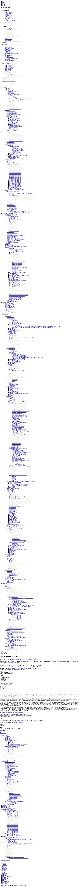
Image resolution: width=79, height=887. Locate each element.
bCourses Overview (8, 13)
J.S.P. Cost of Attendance (13, 279)
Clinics (8, 716)
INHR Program (12, 562)
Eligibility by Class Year (11, 531)
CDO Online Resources (11, 642)
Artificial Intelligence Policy (14, 196)
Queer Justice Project (15, 439)
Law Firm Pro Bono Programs (12, 524)
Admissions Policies (13, 128)
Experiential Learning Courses (10, 527)
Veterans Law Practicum (9, 577)
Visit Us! (10, 137)
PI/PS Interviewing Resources (17, 600)
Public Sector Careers (11, 607)
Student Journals (8, 69)
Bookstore (6, 71)
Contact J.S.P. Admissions (14, 231)
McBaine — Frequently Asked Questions (19, 537)
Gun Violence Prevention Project (18, 427)
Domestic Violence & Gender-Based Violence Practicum (15, 579)
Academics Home (8, 88)
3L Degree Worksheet (13, 208)
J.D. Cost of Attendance (13, 252)
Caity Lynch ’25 (12, 501)
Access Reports (12, 385)
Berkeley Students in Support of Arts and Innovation (21, 452)
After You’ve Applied (13, 218)
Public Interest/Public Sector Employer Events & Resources (22, 598)
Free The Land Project (16, 456)
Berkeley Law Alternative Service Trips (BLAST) (16, 465)
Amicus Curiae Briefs (15, 325)
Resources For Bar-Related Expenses (16, 297)
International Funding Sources (14, 277)
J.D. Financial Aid (8, 49)
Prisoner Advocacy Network (17, 461)
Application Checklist (13, 127)
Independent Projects (11, 487)
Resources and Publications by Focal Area (17, 359)
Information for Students (13, 322)
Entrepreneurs (9, 572)
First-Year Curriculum (11, 111)
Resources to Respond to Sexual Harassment (13, 41)
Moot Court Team (12, 550)
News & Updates (15, 269)
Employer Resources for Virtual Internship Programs (16, 637)
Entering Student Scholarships (17, 250)
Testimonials (9, 555)
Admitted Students (10, 131)
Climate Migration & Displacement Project (19, 415)
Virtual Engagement (13, 225)
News (3, 1)
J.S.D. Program (10, 145)
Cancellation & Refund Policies (15, 134)
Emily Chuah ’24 (12, 508)
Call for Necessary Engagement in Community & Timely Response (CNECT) (21, 481)
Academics (5, 87)
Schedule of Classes (8, 15)
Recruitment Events (12, 226)
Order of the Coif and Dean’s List (13, 191)
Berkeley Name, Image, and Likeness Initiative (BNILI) (22, 410)
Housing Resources (12, 133)
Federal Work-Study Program (12, 301)
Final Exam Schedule (8, 55)
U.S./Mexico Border (15, 474)
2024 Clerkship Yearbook (16, 615)
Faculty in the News (8, 310)
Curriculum (11, 95)
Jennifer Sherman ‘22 (13, 520)
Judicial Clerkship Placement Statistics (14, 648)
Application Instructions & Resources (16, 612)
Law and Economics (10, 105)
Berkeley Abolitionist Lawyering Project (19, 450)
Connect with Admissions (11, 223)
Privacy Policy (5, 882)
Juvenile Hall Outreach (16, 457)
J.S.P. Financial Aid (10, 278)
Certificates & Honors (9, 159)
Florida (13, 470)
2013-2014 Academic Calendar (15, 181)
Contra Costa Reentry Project (17, 417)
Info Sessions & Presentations (12, 288)
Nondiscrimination (5, 881)
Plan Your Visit (12, 224)
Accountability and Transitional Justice (19, 355)
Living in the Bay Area (11, 234)
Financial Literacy (10, 289)
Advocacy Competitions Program (11, 530)
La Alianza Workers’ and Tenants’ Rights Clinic (20, 431)
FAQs (10, 221)
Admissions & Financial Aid (7, 213)
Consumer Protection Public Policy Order (19, 416)
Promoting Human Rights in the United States (20, 356)
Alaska (13, 467)
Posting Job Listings (10, 634)
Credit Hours (11, 199)
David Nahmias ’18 (12, 495)
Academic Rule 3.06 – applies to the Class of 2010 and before (20, 198)
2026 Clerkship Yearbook (16, 617)
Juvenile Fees (11, 369)
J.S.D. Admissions (8, 244)
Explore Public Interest (13, 597)
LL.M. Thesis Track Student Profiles (16, 141)
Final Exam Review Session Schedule (12, 53)
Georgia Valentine (15, 366)
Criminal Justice (10, 90)
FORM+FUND (12, 574)
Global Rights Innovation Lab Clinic (13, 340)
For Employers (7, 630)
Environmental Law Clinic (12, 331)
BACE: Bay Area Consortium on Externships (17, 565)
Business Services (8, 33)
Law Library (4, 3)
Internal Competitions (11, 532)
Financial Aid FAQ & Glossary (12, 286)
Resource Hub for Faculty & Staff (11, 22)
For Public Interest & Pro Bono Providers (14, 526)
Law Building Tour (12, 227)
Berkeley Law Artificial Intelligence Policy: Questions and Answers (24, 197)
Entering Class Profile (11, 222)
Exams (6, 54)
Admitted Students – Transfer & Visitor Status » (15, 239)
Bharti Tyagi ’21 (12, 513)
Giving (3, 4)
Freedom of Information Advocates (18, 426)
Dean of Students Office (9, 65)
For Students (5, 42)
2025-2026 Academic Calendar (15, 167)
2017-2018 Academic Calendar (15, 177)
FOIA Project (11, 493)
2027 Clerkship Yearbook (16, 618)
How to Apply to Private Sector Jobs (16, 593)
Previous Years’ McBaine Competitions (19, 540)
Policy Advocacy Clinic (11, 363)
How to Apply (12, 402)
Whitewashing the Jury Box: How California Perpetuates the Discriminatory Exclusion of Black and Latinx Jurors (32, 327)
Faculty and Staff (15, 320)
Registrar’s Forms (10, 204)
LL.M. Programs (8, 115)
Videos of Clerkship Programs (14, 620)
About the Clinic (12, 319)
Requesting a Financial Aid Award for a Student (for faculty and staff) (19, 290)
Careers (4, 583)
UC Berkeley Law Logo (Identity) (11, 18)
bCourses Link (7, 14)
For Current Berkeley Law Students (13, 240)
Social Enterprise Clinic (11, 386)
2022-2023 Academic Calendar (15, 172)
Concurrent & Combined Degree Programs (15, 235)
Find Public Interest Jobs (13, 599)
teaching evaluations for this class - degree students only (12, 712)
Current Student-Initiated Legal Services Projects (18, 403)
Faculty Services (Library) (9, 34)
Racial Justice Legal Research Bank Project (19, 485)
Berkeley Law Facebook (9, 48)
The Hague (11, 561)
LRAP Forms (14, 266)
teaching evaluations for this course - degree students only (13, 669)
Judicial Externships (10, 557)
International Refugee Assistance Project (19, 430)
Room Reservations (8, 39)
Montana (13, 477)
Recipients (11, 395)
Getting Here (4, 873)
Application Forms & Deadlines (15, 125)
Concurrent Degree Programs (12, 112)
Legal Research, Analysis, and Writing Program (15, 528)
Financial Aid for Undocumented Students (17, 296)
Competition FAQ (15, 543)
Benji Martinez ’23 (12, 514)
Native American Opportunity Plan (18, 259)
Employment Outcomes (9, 646)
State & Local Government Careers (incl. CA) (17, 609)
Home (3, 651)
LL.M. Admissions (8, 243)
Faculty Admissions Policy (12, 236)
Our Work (11, 344)
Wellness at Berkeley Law (9, 72)
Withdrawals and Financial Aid (15, 299)
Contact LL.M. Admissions (14, 230)
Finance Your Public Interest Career (15, 604)
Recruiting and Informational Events (15, 136)
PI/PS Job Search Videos (16, 603)
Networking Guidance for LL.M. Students (14, 629)
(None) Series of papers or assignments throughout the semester (16, 714)
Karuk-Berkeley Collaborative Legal (18, 458)
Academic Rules (8, 16)
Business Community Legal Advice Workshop (20, 411)
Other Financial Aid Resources (12, 293)
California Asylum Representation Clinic (19, 412)
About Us (11, 341)
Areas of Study (7, 89)
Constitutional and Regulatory (12, 104)
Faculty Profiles (7, 50)
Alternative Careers (10, 624)
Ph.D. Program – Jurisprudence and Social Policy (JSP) (17, 155)
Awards (8, 523)
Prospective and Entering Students (15, 249)
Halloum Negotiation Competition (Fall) (16, 542)
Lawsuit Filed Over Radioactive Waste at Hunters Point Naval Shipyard (22, 337)
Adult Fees (11, 372)
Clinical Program (8, 316)
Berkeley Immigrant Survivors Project (18, 407)
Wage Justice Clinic (15, 463)
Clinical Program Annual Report (13, 391)
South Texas (14, 479)
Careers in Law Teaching (9, 643)
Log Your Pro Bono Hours (12, 399)
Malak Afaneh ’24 (12, 509)
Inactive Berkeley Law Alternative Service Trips (18, 475)
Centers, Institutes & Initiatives (10, 312)
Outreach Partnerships (11, 237)
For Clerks (11, 621)
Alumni (3, 5)
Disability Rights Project (16, 419)
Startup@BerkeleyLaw (9, 570)
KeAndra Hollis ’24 (13, 510)
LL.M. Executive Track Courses (15, 118)
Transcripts (7, 847)
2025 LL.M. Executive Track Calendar (16, 168)
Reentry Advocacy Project (16, 462)
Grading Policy (9, 633)
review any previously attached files (23, 720)
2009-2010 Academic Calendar (15, 185)
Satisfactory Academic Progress (15, 298)
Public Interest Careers (11, 596)
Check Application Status (14, 129)
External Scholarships (15, 255)
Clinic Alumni (14, 380)
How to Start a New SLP (13, 447)
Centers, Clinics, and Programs (15, 101)
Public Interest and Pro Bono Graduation (19, 99)
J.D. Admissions (8, 215)
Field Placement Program (9, 554)
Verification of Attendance (11, 203)
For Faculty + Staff (6, 7)
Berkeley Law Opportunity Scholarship (19, 256)
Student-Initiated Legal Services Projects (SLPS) (16, 401)
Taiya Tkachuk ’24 (12, 507)
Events (3, 2)
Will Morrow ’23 (12, 515)
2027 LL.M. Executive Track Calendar (16, 189)
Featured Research (8, 311)
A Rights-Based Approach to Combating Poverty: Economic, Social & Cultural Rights (27, 357)
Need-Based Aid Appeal (16, 254)
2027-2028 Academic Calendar (15, 188)
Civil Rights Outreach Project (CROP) (19, 453)
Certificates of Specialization (12, 122)
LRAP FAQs (14, 271)
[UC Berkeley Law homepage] (5, 860)
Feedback (4, 877)
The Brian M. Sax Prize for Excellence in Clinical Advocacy (18, 393)
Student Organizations (9, 68)
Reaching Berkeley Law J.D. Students (14, 636)
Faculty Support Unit (8, 31)
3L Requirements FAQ (13, 207)
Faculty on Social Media (9, 309)
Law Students (9, 571)
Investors (8, 576)
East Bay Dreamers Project (16, 421)
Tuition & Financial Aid (11, 130)
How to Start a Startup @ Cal (14, 573)
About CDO (7, 585)
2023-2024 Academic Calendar (15, 171)
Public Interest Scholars (16, 257)
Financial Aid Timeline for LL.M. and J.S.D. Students (19, 275)
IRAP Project (11, 494)
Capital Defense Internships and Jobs (18, 323)
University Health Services (9, 74)
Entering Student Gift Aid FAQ (17, 251)
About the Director (10, 580)
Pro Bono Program (8, 396)
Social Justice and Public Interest (13, 94)
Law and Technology (11, 93)
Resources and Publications (14, 368)
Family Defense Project (16, 423)
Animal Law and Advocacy (17, 404)
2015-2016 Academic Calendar (15, 179)
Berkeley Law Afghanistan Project (15, 482)
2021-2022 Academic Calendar (15, 173)
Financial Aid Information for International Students (18, 295)
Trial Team (11, 552)
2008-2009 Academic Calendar (15, 186)
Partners (13, 381)
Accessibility (4, 879)
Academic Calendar (8, 12)
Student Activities (12, 103)
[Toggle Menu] (0, 85)
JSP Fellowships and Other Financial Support (17, 280)
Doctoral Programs (8, 144)
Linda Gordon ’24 (12, 491)
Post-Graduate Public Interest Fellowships (19, 602)
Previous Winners (15, 544)
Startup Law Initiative (15, 442)
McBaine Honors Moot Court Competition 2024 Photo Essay (23, 541)
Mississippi (14, 478)
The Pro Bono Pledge (11, 397)
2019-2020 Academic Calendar (15, 175)
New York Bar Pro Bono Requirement (14, 525)
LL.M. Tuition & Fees (13, 274)
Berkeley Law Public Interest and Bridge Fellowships (21, 606)
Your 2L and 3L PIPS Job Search (18, 601)
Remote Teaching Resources (10, 28)
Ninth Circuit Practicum (9, 578)
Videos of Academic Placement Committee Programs (16, 645)
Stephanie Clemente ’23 (13, 516)
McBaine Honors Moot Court (14, 534)
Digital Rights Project (15, 418)
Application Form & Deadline (17, 148)
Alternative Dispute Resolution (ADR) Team (17, 549)
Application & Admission (11, 123)
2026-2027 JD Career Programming (13, 589)
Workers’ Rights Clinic (16, 445)
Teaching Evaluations (8, 52)
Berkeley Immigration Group (17, 406)
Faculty (10, 102)
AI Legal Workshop (15, 449)
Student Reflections (15, 343)
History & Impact (10, 582)
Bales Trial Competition (13, 546)
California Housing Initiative (17, 413)
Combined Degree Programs (12, 113)
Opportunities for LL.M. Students (13, 488)
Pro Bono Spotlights (10, 490)
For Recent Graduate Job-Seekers (13, 639)
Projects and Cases (12, 324)
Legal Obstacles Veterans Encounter (18, 432)
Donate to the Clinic (13, 329)
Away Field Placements (11, 560)
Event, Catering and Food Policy (11, 20)
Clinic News (11, 328)
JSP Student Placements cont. (14, 157)
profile (39, 668)
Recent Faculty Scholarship (10, 307)
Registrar (6, 73)
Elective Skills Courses (11, 529)
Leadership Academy (15, 258)
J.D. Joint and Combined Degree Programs (17, 272)
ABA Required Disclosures (7, 876)
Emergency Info (8, 21)
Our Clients (14, 346)
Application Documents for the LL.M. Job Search (16, 628)
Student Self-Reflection (16, 361)
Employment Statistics (11, 647)
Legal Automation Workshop (17, 459)
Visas (10, 132)
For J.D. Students (8, 587)
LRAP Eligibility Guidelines (17, 263)
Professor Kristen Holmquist (14, 522)
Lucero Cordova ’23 (13, 512)
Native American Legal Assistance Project (19, 434)
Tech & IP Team (12, 551)
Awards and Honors (8, 308)
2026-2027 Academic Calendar (12, 164)
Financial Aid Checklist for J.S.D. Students (17, 284)
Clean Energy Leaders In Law (17, 414)
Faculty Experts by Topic (9, 304)
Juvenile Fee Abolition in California (18, 371)
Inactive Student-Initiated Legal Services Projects (18, 448)
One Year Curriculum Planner (12, 162)
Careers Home (7, 584)
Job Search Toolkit (8, 586)
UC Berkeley (4, 883)
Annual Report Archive (13, 392)
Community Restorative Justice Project (19, 454)
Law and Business (10, 92)
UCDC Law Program (13, 563)
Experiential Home (8, 315)
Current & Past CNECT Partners (15, 483)
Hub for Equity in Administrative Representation (20, 484)
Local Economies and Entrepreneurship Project (20, 460)
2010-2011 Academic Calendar (15, 184)
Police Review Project (16, 436)
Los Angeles (14, 476)
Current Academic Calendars (12, 116)
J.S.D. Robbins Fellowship (14, 283)
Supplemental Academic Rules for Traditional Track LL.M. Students (21, 193)
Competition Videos (10, 553)
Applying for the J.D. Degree (12, 216)
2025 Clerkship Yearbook (16, 616)
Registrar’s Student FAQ (11, 209)
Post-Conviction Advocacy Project (18, 438)
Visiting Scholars (12, 108)
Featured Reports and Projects (17, 354)
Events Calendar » (12, 158)
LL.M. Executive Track (11, 117)
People (10, 365)
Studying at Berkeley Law (12, 233)
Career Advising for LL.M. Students (11, 627)
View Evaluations (8, 17)
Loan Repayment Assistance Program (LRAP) (17, 262)
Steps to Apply (12, 124)
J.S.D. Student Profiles (13, 153)
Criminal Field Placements (12, 559)
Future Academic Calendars (12, 187)
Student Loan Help (15, 268)
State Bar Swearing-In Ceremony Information (17, 211)
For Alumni (7, 638)
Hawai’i (13, 471)
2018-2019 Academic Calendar (15, 176)
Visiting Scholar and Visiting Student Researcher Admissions (16, 246)
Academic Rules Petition (13, 195)
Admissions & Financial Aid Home (11, 214)
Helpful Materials (15, 538)
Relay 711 (4, 880)
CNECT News (12, 486)
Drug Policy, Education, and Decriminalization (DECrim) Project (21, 500)
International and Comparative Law (13, 100)
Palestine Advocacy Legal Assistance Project (20, 435)
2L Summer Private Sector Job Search (18, 595)
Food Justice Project (15, 424)
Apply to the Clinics (10, 317)
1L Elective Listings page (61, 661)
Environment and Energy (11, 91)
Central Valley (14, 469)
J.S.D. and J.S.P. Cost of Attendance (15, 282)
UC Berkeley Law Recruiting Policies (14, 631)
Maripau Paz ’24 (12, 511)
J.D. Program (7, 110)
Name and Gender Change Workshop (18, 433)
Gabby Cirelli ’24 (12, 505)
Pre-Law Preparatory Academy (15, 220)
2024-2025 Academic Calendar (15, 169)
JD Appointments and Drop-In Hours (14, 590)
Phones (6, 38)
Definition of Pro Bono (13, 398)
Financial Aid (7, 247)
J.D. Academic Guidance (11, 206)
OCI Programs (9, 623)
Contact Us (11, 154)
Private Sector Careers (11, 591)
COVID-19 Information (9, 23)
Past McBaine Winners (16, 539)
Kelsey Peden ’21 (12, 519)
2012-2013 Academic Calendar (15, 182)
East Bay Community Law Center (13, 330)
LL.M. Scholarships (13, 276)
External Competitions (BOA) (12, 547)
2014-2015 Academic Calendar (15, 180)
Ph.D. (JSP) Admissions (9, 245)
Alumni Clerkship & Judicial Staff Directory (17, 613)
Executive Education (8, 160)
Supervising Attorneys (11, 489)
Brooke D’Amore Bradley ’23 (14, 506)
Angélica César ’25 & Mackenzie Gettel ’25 (17, 496)
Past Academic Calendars (11, 166)
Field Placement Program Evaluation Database (15, 569)
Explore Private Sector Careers (14, 592)
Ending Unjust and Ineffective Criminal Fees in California (22, 373)
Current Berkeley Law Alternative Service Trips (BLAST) (20, 466)
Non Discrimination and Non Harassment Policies (16, 632)
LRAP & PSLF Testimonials (17, 270)
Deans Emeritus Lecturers (9, 306)
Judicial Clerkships (10, 611)
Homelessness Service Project (17, 428)
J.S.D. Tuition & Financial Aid (12, 281)
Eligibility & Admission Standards (15, 126)
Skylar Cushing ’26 (12, 497)
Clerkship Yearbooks (13, 614)
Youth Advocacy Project (16, 446)
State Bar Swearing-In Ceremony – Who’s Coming (21, 212)
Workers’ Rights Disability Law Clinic (19, 464)
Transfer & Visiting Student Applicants (16, 219)
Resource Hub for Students (10, 60)
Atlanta (13, 468)
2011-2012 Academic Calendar (15, 183)
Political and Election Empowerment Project (20, 437)
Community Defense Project (17, 455)
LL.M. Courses (10, 121)
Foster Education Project (16, 425)
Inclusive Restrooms (8, 76)
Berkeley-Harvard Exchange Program (14, 114)
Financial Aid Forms (10, 287)
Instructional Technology (9, 37)
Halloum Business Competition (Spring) (16, 545)
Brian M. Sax (11, 394)
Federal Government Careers (14, 608)
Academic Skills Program (9, 67)
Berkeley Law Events (9, 32)
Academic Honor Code (13, 194)
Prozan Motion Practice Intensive (15, 533)
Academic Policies (8, 66)
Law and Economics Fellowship (15, 109)
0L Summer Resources (11, 588)
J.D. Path (13, 96)
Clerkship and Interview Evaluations (16, 619)
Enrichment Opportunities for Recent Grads (15, 640)
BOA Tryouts (11, 548)
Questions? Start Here (11, 143)
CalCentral (7, 56)
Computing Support (8, 30)
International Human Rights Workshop (19, 429)
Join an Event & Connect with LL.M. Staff (15, 135)
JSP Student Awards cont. (14, 156)
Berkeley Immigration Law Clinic (18, 451)
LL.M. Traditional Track (11, 119)
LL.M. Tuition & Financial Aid (12, 273)
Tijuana (13, 480)
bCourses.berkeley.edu (19, 722)
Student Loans (9, 300)
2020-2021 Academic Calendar (15, 174)
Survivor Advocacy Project (16, 443)
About (10, 378)
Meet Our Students (10, 140)
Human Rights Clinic (11, 348)
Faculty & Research (6, 302)
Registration (9, 200)
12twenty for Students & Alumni (11, 649)
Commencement (8, 70)
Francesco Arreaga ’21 (13, 517)
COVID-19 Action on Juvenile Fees (18, 370)
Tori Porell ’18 (12, 499)
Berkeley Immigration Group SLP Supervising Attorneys (19, 502)
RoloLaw (6, 19)
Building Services (8, 40)
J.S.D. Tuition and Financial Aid (17, 149)
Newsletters (11, 338)
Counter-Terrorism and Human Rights (18, 358)
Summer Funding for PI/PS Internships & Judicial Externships (23, 605)
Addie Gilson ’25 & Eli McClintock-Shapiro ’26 (18, 498)
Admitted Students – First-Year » (13, 238)
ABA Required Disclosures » (12, 242)
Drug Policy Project (15, 420)
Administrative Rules (11, 566)
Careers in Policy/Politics (13, 610)
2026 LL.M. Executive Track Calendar (14, 165)
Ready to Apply (12, 217)
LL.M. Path (14, 97)
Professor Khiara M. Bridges (14, 521)
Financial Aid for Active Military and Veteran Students (19, 294)
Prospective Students (11, 752)
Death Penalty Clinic (11, 318)
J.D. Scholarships (12, 253)
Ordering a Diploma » (11, 205)
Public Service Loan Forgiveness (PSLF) (19, 267)
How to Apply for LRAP (16, 265)
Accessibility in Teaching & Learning (11, 29)
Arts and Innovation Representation (18, 405)
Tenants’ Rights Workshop (16, 444)
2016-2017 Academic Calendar (15, 178)
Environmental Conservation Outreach (19, 422)
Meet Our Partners (10, 142)
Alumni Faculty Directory (11, 644)
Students (10, 374)
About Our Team (10, 291)
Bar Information (10, 210)
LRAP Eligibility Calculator (17, 264)
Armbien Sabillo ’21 (13, 518)
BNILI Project (12, 492)
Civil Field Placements (11, 558)
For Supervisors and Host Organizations (14, 564)
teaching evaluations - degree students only (29, 668)
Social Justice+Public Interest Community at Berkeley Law (20, 98)
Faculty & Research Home (9, 303)
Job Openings (4, 875)
